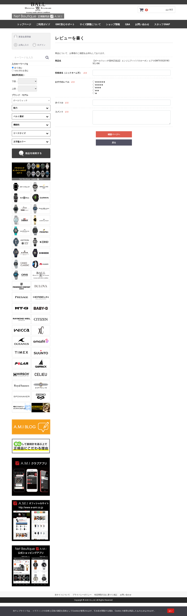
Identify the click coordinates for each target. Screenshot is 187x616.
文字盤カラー (19, 141)
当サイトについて (62, 595)
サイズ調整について (90, 24)
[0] (141, 10)
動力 (15, 108)
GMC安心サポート (65, 24)
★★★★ (99, 85)
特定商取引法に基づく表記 (105, 595)
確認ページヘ (114, 134)
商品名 (58, 60)
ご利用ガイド (43, 24)
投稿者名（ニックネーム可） (68, 73)
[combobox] (31, 100)
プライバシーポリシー (82, 595)
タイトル (59, 103)
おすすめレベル (62, 82)
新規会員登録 (25, 37)
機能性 (16, 124)
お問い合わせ (142, 24)
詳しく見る (161, 611)
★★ (97, 90)
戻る (114, 142)
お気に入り (24, 45)
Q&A (127, 24)
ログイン (41, 45)
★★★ (98, 87)
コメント (59, 111)
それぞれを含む (21, 70)
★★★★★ (100, 82)
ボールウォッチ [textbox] (20, 100)
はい (171, 611)
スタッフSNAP (162, 24)
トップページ (24, 24)
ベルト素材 (18, 116)
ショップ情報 (113, 24)
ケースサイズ (19, 133)
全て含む (18, 68)
